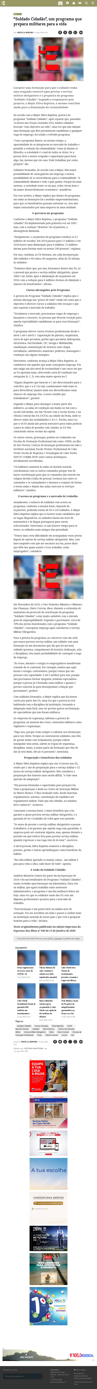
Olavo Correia (63, 1032)
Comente (58, 938)
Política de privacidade (82, 1378)
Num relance (81, 1370)
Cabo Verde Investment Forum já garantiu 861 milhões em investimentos (26, 1007)
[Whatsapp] (70, 32)
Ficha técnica (79, 1373)
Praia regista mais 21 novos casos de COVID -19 (25, 970)
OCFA (69, 1026)
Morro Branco (48, 1029)
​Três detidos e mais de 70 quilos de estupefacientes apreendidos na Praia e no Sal (69, 1007)
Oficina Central (51, 1035)
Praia (39, 1035)
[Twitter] (65, 32)
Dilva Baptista (57, 1026)
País (15, 14)
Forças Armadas (41, 1026)
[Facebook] (60, 32)
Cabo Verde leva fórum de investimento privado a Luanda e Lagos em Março (69, 974)
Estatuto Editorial (80, 1376)
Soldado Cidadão (24, 1026)
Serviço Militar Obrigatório (34, 1032)
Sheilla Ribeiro (25, 32)
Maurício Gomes (22, 1029)
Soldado (35, 1029)
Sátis (51, 1032)
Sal (72, 1035)
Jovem (64, 1035)
